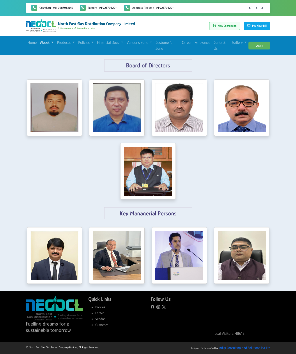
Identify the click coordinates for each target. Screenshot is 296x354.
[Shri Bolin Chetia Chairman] (54, 107)
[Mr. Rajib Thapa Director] (117, 107)
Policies (100, 307)
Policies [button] (84, 42)
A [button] (250, 7)
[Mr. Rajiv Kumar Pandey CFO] (179, 255)
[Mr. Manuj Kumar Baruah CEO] (54, 255)
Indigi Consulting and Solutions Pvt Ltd (244, 348)
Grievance (202, 42)
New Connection (227, 25)
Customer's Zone (164, 45)
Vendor (100, 319)
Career (187, 42)
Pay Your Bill (259, 25)
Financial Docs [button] (108, 42)
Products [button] (64, 42)
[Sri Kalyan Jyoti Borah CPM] (242, 255)
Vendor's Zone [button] (138, 42)
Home (32, 42)
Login (259, 46)
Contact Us (219, 45)
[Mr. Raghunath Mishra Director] (179, 107)
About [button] (45, 42)
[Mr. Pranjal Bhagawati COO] (117, 255)
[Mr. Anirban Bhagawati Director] (242, 107)
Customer (101, 325)
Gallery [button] (237, 42)
